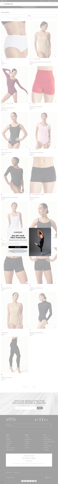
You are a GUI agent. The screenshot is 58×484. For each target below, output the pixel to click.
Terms (24, 252)
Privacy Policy (19, 252)
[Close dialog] (50, 228)
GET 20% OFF (18, 247)
